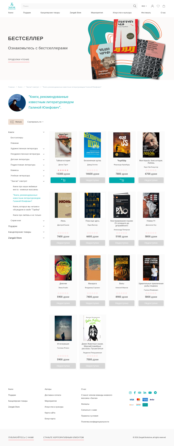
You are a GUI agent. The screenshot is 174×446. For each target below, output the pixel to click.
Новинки (15, 143)
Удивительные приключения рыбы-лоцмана (151, 284)
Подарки (27, 13)
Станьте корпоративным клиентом (63, 437)
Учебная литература (20, 176)
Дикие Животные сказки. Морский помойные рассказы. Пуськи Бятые (92, 346)
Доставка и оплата (53, 395)
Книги (10, 13)
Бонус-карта (50, 419)
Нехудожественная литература (25, 154)
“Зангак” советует (32, 87)
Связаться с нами (89, 410)
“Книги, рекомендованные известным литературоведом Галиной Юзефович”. (26, 198)
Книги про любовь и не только (27, 215)
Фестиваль (146, 13)
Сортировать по (34, 122)
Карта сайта (50, 413)
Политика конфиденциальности (95, 422)
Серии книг (16, 220)
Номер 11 (151, 221)
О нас (163, 13)
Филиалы (85, 404)
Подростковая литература (23, 165)
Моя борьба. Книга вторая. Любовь (151, 161)
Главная (11, 87)
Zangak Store (75, 13)
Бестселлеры (17, 138)
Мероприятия (97, 13)
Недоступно (92, 180)
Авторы (48, 389)
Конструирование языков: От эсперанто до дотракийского (121, 223)
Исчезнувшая (63, 344)
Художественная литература (24, 148)
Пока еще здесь (92, 221)
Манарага (92, 283)
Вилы (121, 283)
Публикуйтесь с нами (21, 437)
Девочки (63, 283)
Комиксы (15, 170)
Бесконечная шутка (92, 160)
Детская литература (20, 159)
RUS (143, 6)
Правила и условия (89, 416)
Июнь (63, 221)
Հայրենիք (121, 160)
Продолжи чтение (18, 59)
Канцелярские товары (50, 13)
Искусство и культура (122, 13)
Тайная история (63, 160)
